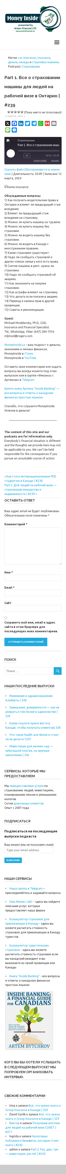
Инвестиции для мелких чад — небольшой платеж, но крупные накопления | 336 (29, 751)
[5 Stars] (22, 111)
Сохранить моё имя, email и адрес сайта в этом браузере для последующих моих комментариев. (31, 627)
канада (24, 62)
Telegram (28, 379)
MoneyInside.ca (14, 344)
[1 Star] (8, 111)
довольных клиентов (29, 803)
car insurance (27, 57)
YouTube (30, 358)
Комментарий (15, 524)
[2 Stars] (12, 111)
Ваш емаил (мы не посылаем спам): (29, 844)
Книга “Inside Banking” (24, 976)
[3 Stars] (15, 111)
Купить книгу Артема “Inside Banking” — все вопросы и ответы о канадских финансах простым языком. (32, 393)
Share (55, 161)
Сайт (8, 603)
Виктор (14, 1123)
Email (9, 587)
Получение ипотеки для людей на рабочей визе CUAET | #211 (32, 1127)
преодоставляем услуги (27, 785)
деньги (12, 62)
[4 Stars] (18, 111)
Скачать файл (14, 169)
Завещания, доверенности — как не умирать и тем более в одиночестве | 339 (32, 712)
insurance (43, 57)
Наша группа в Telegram (26, 888)
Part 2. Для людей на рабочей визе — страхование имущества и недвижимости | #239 (30, 489)
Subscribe (40, 161)
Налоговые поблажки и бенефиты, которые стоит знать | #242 (32, 1141)
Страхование (31, 66)
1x (26, 155)
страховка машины (45, 62)
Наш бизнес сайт (21, 901)
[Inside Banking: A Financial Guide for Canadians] (29, 1048)
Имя (8, 572)
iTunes (28, 353)
